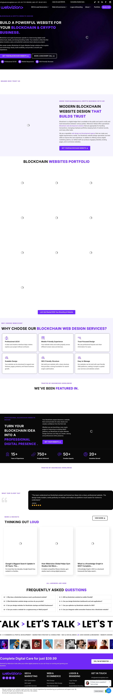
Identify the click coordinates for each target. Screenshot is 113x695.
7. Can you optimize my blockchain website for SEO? (78, 605)
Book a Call (106, 7)
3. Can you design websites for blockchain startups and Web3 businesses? (29, 605)
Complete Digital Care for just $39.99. (74, 2)
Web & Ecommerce (59, 7)
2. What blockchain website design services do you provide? (25, 601)
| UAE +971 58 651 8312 (39, 2)
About (87, 7)
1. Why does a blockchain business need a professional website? (26, 597)
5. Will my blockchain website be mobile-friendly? (77, 597)
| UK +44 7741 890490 (24, 2)
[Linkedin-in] (102, 2)
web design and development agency (83, 133)
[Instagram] (98, 2)
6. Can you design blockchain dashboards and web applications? (81, 601)
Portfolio (97, 7)
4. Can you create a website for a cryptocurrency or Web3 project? (27, 610)
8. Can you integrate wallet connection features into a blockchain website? (84, 610)
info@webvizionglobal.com (8, 2)
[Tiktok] (94, 2)
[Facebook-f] (105, 2)
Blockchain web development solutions (71, 126)
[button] (29, 597)
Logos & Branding (76, 7)
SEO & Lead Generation (39, 7)
